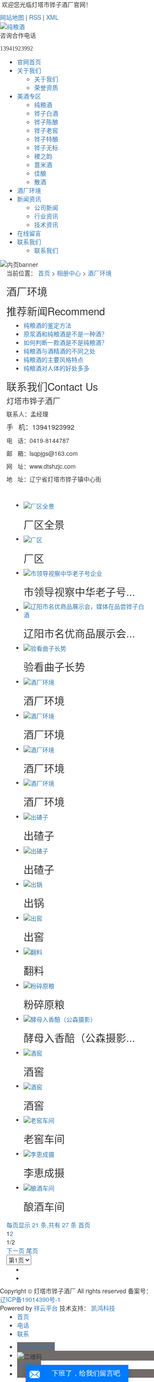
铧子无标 (46, 147)
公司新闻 (46, 207)
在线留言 (29, 233)
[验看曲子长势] (45, 647)
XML (52, 17)
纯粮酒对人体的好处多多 (56, 368)
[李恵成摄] (39, 1153)
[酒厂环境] (39, 681)
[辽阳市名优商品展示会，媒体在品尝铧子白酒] (86, 609)
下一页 (15, 1250)
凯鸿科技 (103, 1308)
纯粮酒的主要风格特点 (53, 359)
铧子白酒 (46, 113)
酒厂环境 (29, 190)
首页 (44, 273)
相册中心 (69, 273)
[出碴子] (36, 816)
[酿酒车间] (39, 1187)
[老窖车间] (39, 1119)
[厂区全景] (39, 504)
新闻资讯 (29, 198)
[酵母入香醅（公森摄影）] (60, 1018)
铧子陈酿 (46, 121)
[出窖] (33, 917)
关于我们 (29, 70)
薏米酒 (43, 164)
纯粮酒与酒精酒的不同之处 (59, 351)
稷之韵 (43, 156)
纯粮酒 (43, 104)
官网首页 (29, 61)
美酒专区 (29, 96)
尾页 (32, 1250)
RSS (35, 17)
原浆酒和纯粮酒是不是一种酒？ (65, 333)
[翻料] (33, 950)
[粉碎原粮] (39, 984)
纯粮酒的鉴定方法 (47, 325)
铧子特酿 (46, 139)
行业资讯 (46, 216)
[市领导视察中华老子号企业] (63, 572)
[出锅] (33, 883)
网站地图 (12, 17)
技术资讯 (46, 224)
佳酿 (40, 173)
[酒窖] (33, 1052)
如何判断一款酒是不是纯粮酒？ (65, 342)
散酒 (40, 181)
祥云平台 (46, 1308)
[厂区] (33, 538)
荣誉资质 (46, 87)
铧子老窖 (46, 130)
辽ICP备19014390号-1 (30, 1299)
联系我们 (29, 241)
